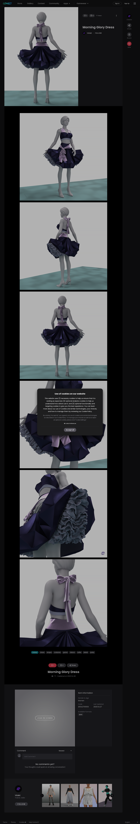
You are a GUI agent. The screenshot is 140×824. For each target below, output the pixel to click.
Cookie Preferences (70, 423)
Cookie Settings (81, 420)
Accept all (70, 430)
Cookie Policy (87, 411)
